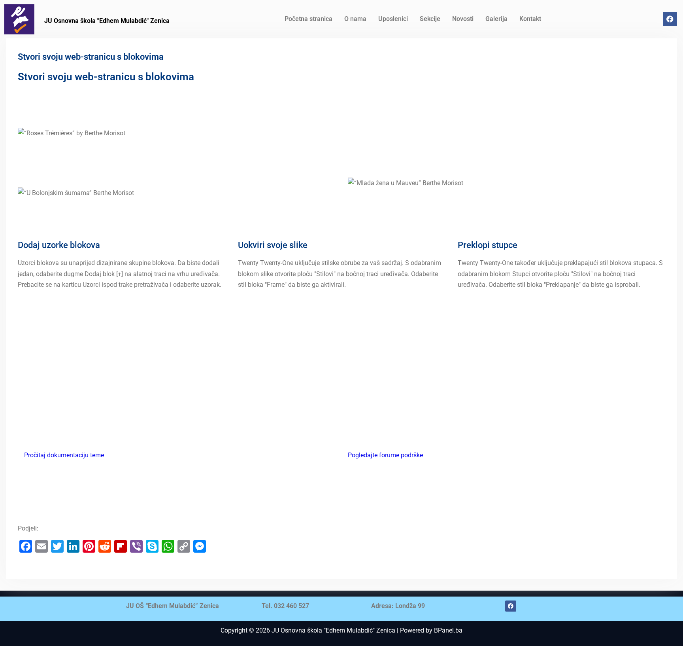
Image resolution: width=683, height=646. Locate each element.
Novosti (463, 19)
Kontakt (530, 19)
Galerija (496, 19)
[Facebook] (670, 19)
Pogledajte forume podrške (385, 455)
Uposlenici (393, 19)
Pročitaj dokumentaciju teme (64, 455)
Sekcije (430, 19)
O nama (355, 19)
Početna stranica (308, 19)
